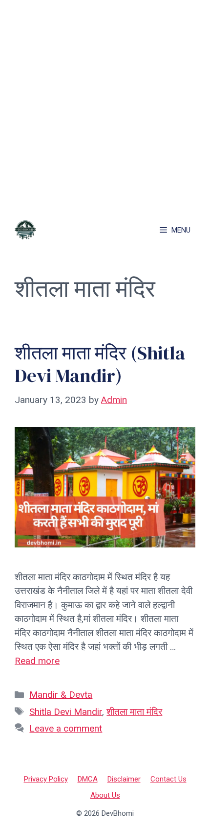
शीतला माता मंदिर (134, 711)
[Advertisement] (105, 105)
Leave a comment (65, 728)
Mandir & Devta (60, 694)
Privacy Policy (46, 779)
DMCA (88, 779)
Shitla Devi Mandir (65, 711)
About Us (105, 795)
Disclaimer (124, 779)
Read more (37, 660)
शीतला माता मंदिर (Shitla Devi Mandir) (100, 364)
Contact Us (168, 779)
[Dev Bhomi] (25, 230)
